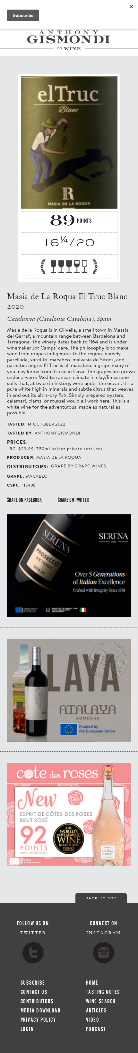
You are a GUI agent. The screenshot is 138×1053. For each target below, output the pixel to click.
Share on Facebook (24, 500)
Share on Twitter (73, 500)
